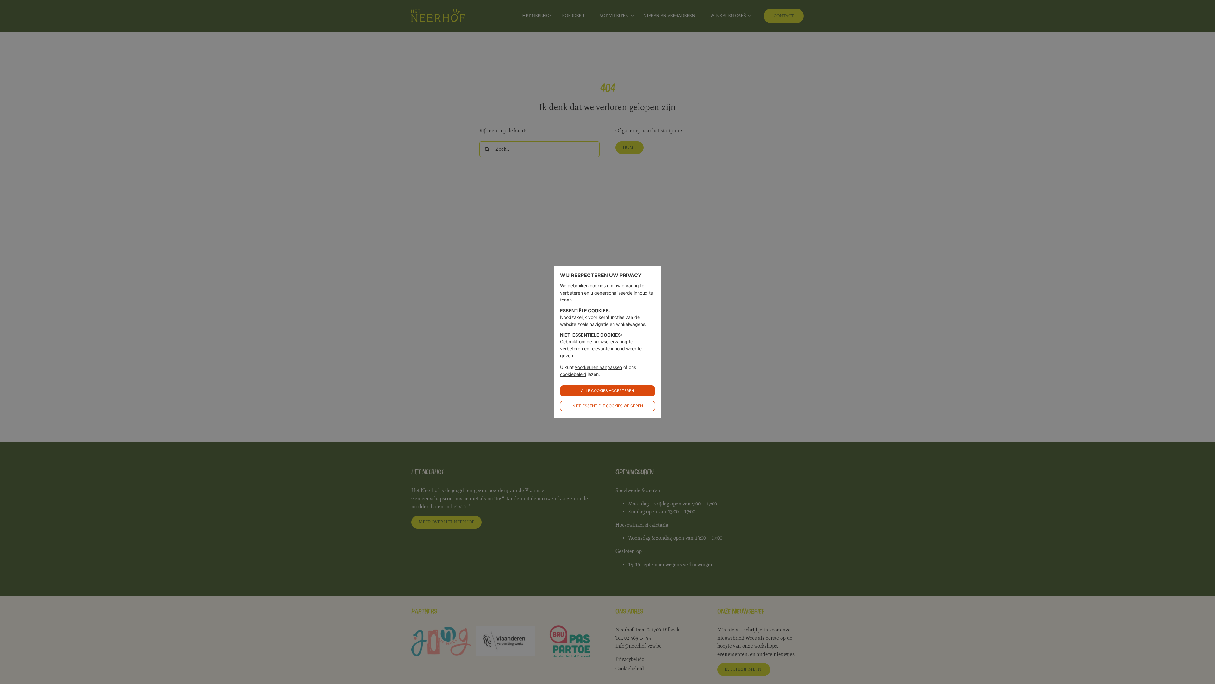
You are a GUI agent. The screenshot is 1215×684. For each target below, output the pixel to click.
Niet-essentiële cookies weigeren (607, 405)
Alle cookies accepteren (607, 390)
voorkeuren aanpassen (598, 367)
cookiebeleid (573, 374)
